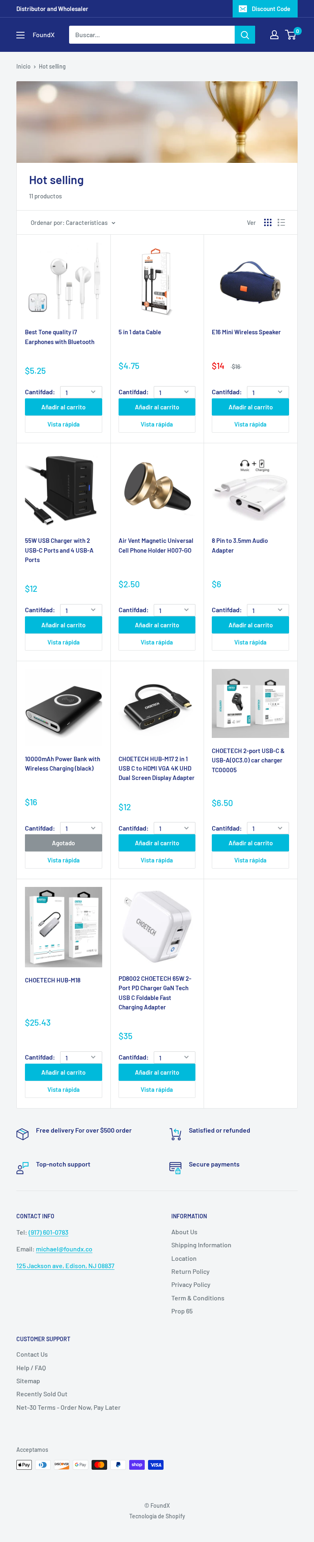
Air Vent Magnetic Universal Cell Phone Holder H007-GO (156, 545)
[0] (291, 35)
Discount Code (271, 8)
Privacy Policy (191, 1284)
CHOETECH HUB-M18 (53, 980)
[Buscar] (245, 35)
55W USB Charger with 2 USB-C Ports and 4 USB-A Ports (59, 550)
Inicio (23, 66)
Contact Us (32, 1354)
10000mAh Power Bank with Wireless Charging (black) (62, 763)
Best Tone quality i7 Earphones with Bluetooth (59, 336)
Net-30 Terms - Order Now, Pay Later (68, 1407)
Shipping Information (201, 1245)
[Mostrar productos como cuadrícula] (267, 222)
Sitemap (28, 1380)
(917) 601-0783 (48, 1232)
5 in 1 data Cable (140, 332)
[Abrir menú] (20, 35)
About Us (184, 1231)
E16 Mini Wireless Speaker (246, 332)
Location (184, 1258)
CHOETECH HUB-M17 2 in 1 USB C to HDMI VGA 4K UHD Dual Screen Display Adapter (157, 768)
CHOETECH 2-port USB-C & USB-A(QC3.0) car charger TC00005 (248, 760)
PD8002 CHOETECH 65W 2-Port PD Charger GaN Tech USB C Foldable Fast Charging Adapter (155, 993)
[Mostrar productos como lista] (281, 222)
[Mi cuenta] (274, 34)
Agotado (63, 843)
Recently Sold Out (41, 1394)
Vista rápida (63, 424)
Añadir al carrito (63, 407)
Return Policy (190, 1271)
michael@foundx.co (64, 1249)
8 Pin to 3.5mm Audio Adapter (240, 545)
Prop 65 (182, 1311)
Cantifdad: (40, 391)
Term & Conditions (197, 1298)
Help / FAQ (31, 1367)
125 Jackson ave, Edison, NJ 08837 (65, 1265)
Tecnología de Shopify (157, 1516)
